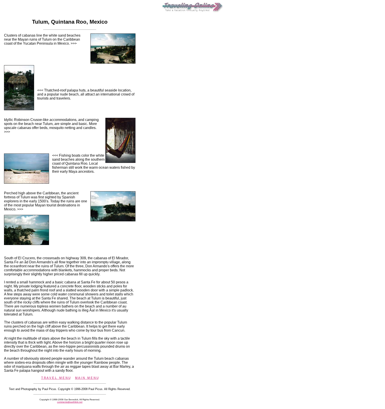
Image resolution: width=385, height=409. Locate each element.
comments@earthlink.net (69, 402)
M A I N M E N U (86, 378)
